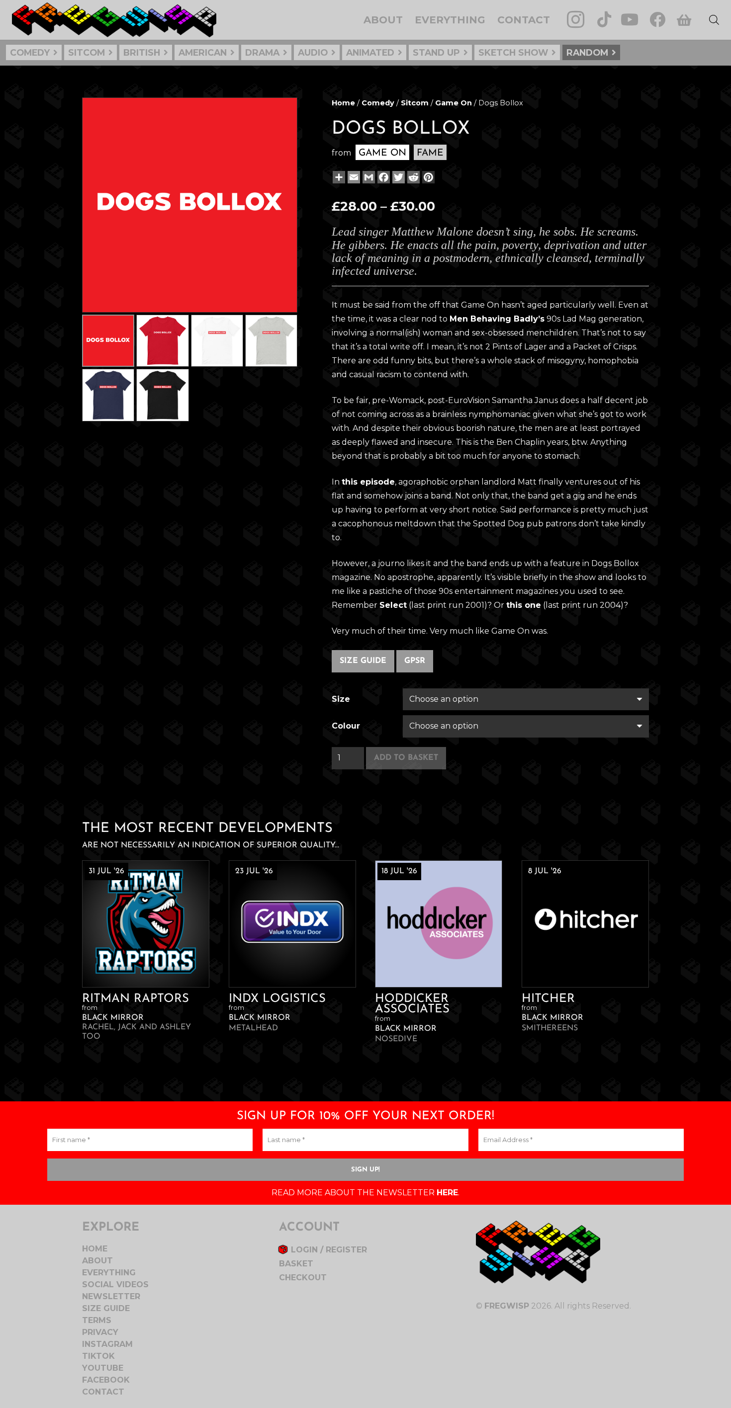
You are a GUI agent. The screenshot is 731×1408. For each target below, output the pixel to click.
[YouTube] (630, 19)
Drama (262, 52)
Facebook (106, 1380)
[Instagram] (575, 19)
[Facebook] (657, 19)
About (97, 1260)
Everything (109, 1272)
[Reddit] (412, 177)
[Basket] (683, 20)
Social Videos (115, 1284)
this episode (368, 482)
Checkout (303, 1277)
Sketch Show (513, 52)
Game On (453, 102)
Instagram (107, 1344)
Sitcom (86, 52)
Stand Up (436, 52)
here (447, 1192)
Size (341, 699)
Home (343, 102)
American (203, 52)
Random (587, 52)
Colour (346, 726)
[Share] (338, 177)
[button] (281, 113)
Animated (370, 52)
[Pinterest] (427, 177)
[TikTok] (604, 19)
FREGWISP (506, 1306)
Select (393, 605)
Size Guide (363, 661)
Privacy (100, 1332)
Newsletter (111, 1296)
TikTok (98, 1356)
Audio (313, 52)
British (141, 52)
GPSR (414, 661)
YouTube (102, 1368)
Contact (103, 1392)
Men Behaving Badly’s (497, 319)
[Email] (353, 177)
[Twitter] (397, 177)
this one (523, 605)
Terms (96, 1320)
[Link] (114, 19)
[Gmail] (368, 177)
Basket (296, 1263)
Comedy (30, 52)
